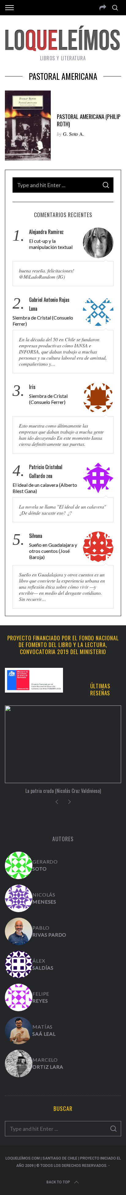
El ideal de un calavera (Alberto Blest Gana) (45, 488)
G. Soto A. (73, 134)
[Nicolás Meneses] (18, 898)
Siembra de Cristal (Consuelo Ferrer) (43, 321)
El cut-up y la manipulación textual (50, 244)
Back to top (58, 1182)
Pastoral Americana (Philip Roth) (88, 120)
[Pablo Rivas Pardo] (18, 931)
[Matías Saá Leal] (18, 1030)
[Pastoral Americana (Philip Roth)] (28, 126)
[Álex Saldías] (18, 964)
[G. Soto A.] (18, 865)
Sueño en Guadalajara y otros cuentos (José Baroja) (53, 551)
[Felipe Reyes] (18, 997)
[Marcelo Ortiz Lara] (18, 1063)
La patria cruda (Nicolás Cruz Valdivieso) (63, 790)
